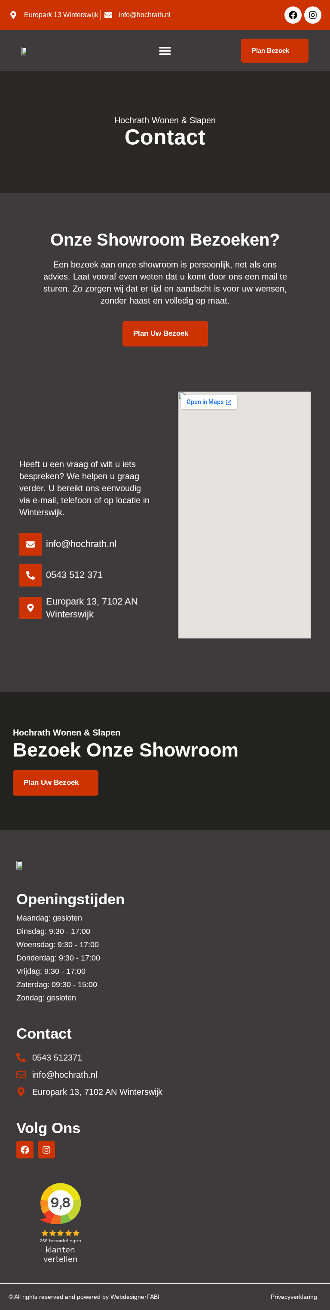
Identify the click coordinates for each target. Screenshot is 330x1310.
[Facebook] (293, 15)
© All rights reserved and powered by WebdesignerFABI (84, 1296)
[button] (165, 50)
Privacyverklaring (294, 1296)
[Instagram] (312, 15)
